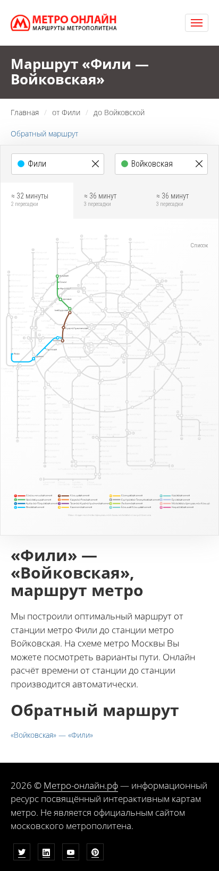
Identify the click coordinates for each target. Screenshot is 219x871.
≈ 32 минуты (29, 200)
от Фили (66, 112)
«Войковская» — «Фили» (52, 735)
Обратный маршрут (44, 133)
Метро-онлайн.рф (81, 785)
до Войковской (119, 112)
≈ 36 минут (100, 200)
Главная (25, 112)
